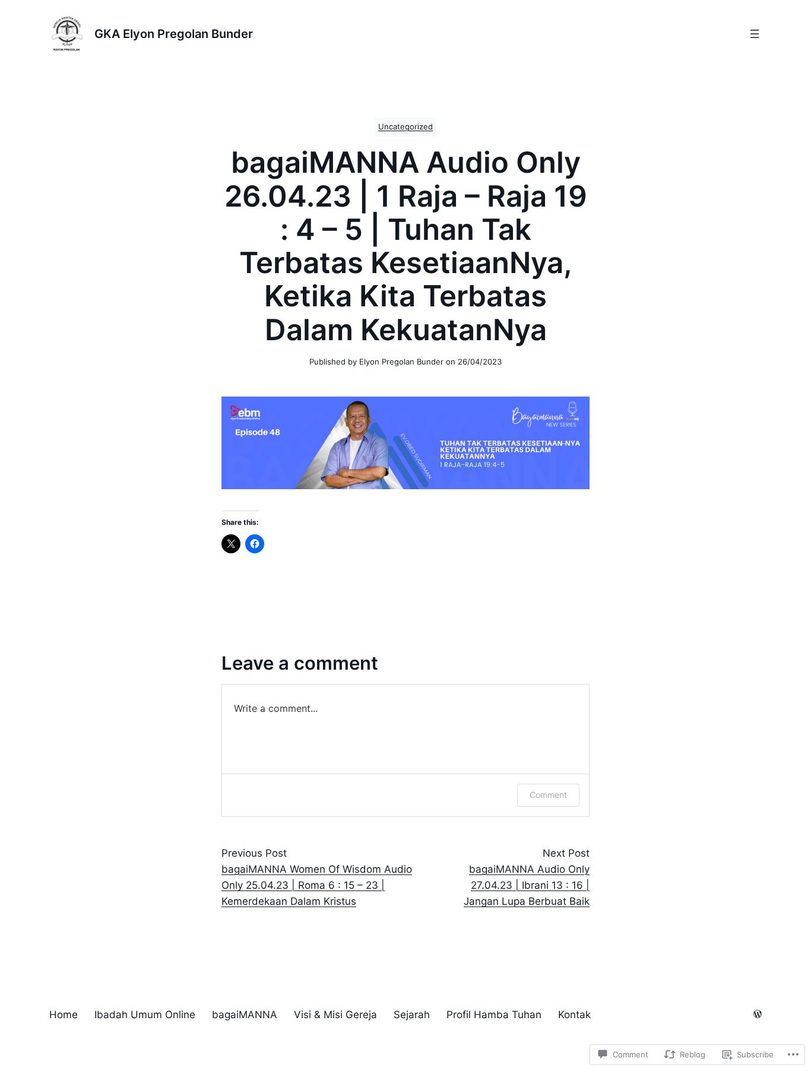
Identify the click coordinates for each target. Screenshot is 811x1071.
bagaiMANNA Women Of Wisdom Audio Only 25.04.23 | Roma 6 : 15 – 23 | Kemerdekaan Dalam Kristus (316, 885)
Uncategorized (405, 126)
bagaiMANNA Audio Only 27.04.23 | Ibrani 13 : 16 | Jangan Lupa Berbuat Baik (527, 885)
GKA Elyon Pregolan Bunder (173, 34)
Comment (548, 795)
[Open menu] (754, 34)
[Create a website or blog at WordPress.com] (757, 1014)
